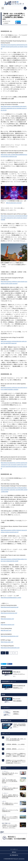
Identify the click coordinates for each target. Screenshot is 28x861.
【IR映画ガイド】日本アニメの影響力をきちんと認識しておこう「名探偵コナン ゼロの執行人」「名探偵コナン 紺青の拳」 (16, 755)
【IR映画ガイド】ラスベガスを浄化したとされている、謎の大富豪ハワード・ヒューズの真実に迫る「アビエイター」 (16, 762)
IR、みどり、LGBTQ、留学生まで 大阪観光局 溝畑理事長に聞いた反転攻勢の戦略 (10, 796)
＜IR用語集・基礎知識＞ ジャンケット (15, 748)
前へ (3, 652)
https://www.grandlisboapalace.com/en (11, 597)
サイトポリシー (14, 849)
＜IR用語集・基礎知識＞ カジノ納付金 (15, 744)
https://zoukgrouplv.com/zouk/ (14, 202)
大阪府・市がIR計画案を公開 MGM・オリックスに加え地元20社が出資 (9, 781)
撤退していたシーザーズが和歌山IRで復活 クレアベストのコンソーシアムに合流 (10, 818)
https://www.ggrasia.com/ (7, 618)
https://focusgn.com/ (6, 630)
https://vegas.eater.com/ (7, 642)
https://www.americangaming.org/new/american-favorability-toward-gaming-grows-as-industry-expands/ (14, 46)
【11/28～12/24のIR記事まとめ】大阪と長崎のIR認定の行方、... (19, 725)
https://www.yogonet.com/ (7, 624)
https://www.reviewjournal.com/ (9, 613)
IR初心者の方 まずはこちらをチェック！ (19, 674)
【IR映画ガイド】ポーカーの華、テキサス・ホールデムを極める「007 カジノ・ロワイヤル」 (10, 826)
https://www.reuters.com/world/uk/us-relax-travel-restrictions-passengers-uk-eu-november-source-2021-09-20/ (14, 108)
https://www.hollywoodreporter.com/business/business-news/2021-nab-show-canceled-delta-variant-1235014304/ (14, 489)
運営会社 (14, 852)
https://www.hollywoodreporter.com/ (10, 647)
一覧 (25, 720)
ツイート (18, 21)
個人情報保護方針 (14, 855)
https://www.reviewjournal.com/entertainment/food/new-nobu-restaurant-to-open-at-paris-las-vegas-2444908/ (14, 217)
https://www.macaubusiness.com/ (9, 636)
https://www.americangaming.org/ (9, 607)
